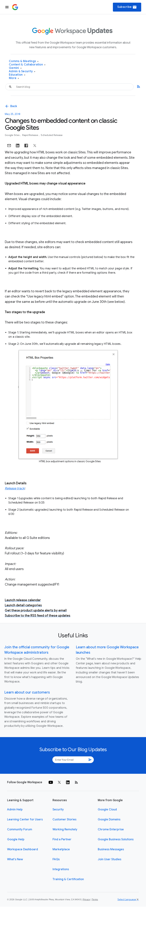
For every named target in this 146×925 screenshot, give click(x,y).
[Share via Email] (9, 145)
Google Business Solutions (116, 839)
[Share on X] (34, 145)
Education (17, 75)
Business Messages (111, 849)
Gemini (15, 68)
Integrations (61, 869)
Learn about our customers (27, 692)
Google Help (15, 839)
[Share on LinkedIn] (17, 145)
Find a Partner (62, 839)
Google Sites (12, 135)
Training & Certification (68, 879)
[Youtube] (50, 782)
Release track (15, 488)
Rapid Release (30, 135)
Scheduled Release (51, 135)
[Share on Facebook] (26, 145)
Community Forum (19, 829)
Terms (95, 899)
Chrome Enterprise (111, 829)
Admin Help (15, 809)
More (14, 78)
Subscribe (127, 7)
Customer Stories (64, 819)
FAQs (56, 859)
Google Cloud (107, 809)
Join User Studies (109, 859)
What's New (15, 859)
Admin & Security (22, 71)
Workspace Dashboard (22, 849)
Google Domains (109, 819)
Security (58, 809)
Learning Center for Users (25, 819)
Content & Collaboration (27, 64)
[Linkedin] (68, 782)
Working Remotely (65, 829)
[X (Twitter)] (59, 782)
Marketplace (61, 849)
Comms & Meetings (24, 61)
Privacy (86, 899)
